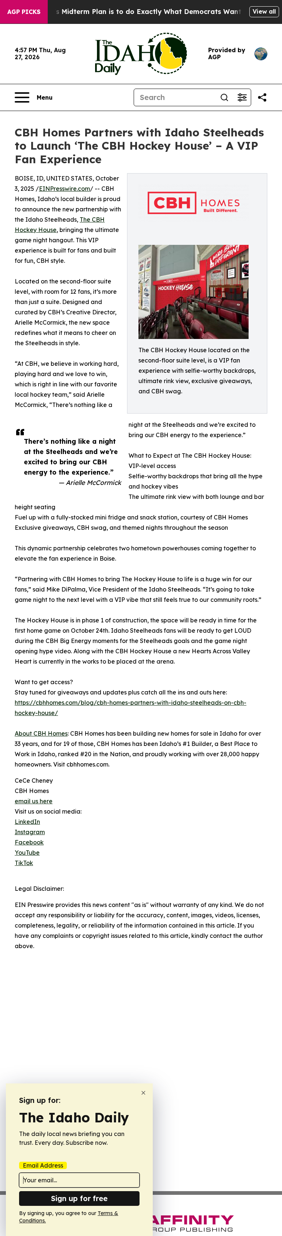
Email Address (43, 1165)
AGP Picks (23, 11)
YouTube (27, 852)
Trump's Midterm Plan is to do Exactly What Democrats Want (137, 11)
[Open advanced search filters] (242, 97)
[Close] (143, 1092)
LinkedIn (27, 821)
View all (264, 11)
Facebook (29, 842)
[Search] (224, 97)
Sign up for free (79, 1198)
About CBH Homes (41, 733)
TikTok (24, 863)
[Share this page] (262, 97)
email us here (34, 801)
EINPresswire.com (64, 188)
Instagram (30, 832)
